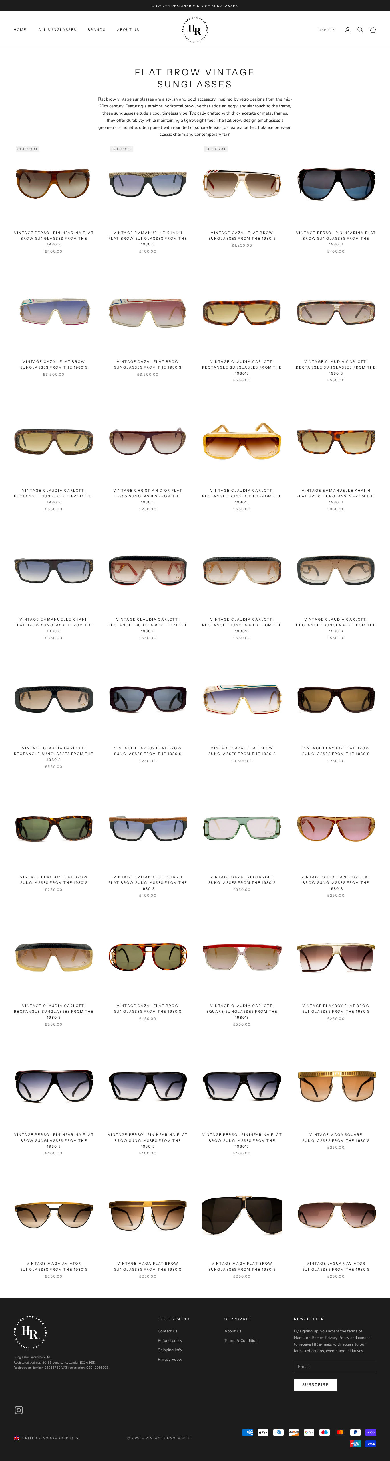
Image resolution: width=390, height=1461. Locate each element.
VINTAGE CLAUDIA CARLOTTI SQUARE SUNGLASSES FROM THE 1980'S (242, 1012)
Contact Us (168, 1331)
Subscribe (315, 1384)
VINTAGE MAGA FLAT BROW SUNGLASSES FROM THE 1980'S (148, 1266)
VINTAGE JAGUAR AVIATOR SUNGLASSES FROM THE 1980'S (336, 1266)
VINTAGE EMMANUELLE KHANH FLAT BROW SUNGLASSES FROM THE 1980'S (148, 239)
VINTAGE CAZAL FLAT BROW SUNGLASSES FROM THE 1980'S (242, 236)
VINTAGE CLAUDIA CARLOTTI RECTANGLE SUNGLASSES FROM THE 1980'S (242, 367)
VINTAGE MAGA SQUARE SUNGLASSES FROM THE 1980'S (336, 1137)
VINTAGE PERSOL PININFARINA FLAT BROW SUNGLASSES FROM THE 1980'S (54, 239)
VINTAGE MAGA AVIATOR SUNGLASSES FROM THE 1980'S (54, 1266)
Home (20, 29)
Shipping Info (170, 1350)
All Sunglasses (57, 29)
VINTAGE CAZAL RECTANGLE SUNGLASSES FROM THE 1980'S (242, 880)
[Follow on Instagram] (19, 1410)
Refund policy (170, 1340)
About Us (128, 29)
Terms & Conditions (242, 1340)
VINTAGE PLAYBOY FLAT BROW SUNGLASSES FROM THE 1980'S (148, 751)
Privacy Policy (170, 1359)
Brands (97, 29)
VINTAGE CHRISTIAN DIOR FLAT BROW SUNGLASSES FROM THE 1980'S (147, 496)
